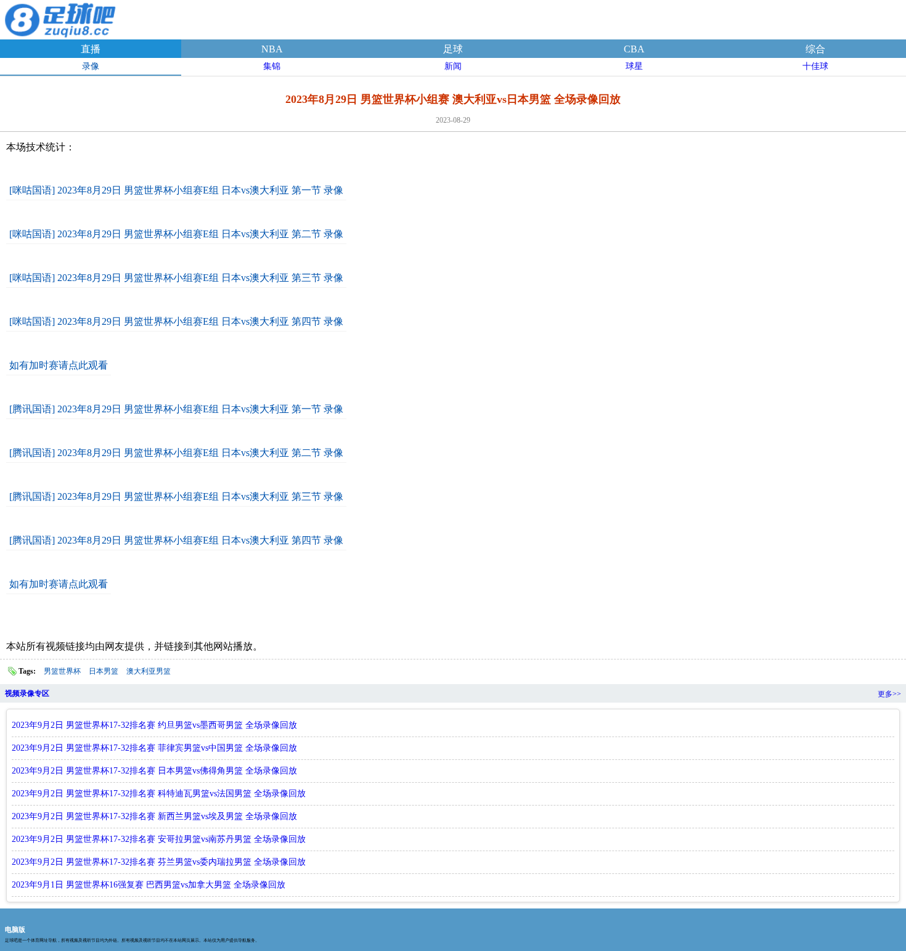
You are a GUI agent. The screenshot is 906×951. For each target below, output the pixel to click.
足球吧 (61, 18)
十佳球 (815, 66)
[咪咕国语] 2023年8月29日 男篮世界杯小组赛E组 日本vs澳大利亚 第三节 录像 (176, 277)
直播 (90, 49)
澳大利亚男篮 (148, 671)
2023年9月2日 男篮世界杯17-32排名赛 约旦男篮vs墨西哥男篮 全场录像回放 (154, 725)
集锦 (271, 66)
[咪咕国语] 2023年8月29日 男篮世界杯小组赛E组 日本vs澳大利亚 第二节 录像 (176, 234)
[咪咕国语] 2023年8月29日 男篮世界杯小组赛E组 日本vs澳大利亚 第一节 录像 (176, 190)
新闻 (453, 66)
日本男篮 (103, 671)
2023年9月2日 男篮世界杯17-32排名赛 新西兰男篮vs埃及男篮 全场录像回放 (154, 816)
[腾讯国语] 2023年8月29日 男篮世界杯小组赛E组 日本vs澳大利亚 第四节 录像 (176, 540)
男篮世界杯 (62, 671)
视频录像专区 (27, 693)
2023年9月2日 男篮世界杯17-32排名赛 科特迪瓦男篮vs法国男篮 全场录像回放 (159, 793)
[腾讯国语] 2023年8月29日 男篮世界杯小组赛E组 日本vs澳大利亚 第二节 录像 (176, 452)
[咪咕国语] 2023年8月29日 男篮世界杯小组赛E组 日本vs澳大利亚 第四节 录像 (176, 321)
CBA (634, 49)
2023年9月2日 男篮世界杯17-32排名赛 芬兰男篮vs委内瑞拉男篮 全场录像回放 (159, 862)
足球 (453, 49)
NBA (272, 49)
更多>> (889, 694)
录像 (90, 66)
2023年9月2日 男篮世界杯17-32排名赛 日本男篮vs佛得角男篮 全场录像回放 (154, 770)
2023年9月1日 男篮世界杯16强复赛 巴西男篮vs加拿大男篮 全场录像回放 (148, 884)
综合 (815, 49)
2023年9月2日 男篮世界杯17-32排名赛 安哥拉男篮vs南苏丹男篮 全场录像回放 (159, 839)
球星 (634, 66)
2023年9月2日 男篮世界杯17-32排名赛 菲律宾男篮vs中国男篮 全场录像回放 (154, 748)
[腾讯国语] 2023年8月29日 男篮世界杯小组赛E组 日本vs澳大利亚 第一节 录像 (176, 409)
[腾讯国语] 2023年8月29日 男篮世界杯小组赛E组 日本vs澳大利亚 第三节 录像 (176, 496)
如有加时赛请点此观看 (58, 365)
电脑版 (15, 929)
